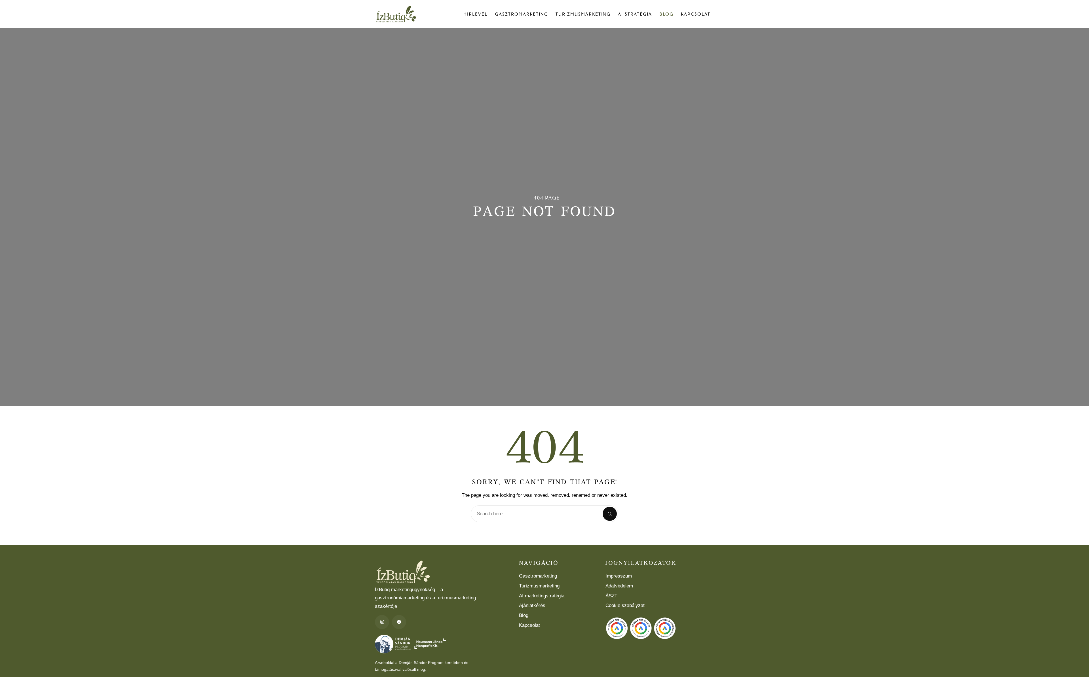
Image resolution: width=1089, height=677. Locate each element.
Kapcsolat (695, 14)
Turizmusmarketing (583, 14)
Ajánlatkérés (532, 605)
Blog (666, 14)
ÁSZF (611, 596)
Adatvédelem (619, 586)
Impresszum (618, 576)
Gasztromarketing (521, 14)
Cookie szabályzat (625, 605)
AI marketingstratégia (541, 596)
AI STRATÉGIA (635, 14)
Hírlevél (475, 14)
